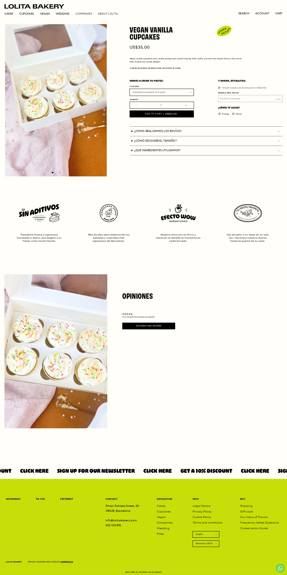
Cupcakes (26, 14)
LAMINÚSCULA (67, 562)
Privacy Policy (202, 511)
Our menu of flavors (254, 517)
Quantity (134, 99)
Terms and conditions (207, 522)
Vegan (45, 14)
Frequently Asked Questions (259, 522)
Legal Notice (201, 506)
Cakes (8, 14)
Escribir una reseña (148, 326)
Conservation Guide (254, 528)
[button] (11, 14)
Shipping (246, 506)
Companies (164, 522)
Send (238, 114)
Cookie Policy (202, 517)
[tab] (53, 173)
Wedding (63, 14)
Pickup (225, 114)
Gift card (246, 511)
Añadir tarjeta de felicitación (244, 88)
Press (160, 534)
